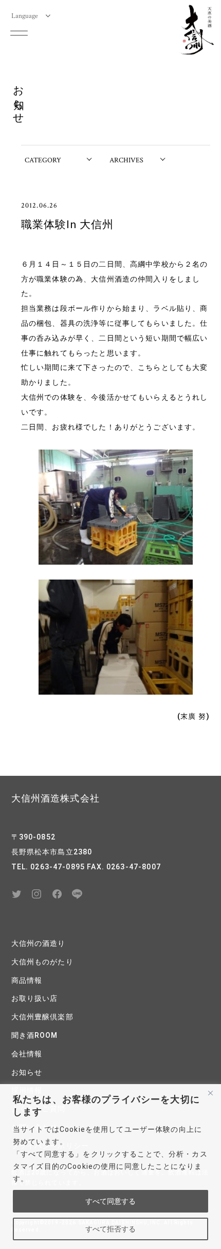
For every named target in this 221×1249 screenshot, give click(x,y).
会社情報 (27, 1054)
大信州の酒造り (38, 943)
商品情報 (27, 980)
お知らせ (27, 1072)
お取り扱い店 (34, 998)
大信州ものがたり (42, 962)
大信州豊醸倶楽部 (42, 1017)
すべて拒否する (110, 1229)
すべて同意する (110, 1201)
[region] (110, 1166)
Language (24, 15)
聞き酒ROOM (34, 1035)
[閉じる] (210, 1093)
